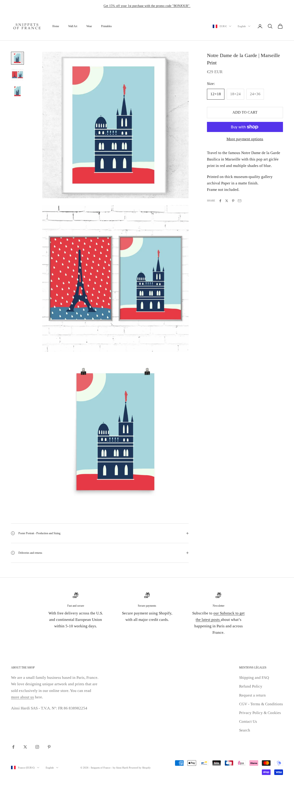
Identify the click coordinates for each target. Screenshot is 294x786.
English (242, 26)
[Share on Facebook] (220, 201)
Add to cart (244, 113)
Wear (89, 26)
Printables (106, 26)
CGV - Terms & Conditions (261, 704)
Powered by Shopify (140, 767)
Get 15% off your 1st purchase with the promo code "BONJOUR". (147, 6)
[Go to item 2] (17, 74)
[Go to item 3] (17, 91)
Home (55, 26)
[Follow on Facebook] (13, 747)
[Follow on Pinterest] (49, 747)
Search (244, 730)
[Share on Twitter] (227, 201)
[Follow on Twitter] (25, 747)
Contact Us (248, 721)
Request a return (252, 695)
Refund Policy (250, 686)
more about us (22, 697)
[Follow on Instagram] (37, 747)
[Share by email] (239, 201)
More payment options (244, 139)
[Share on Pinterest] (233, 201)
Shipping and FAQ (254, 677)
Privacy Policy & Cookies (260, 713)
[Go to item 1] (17, 58)
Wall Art (72, 26)
